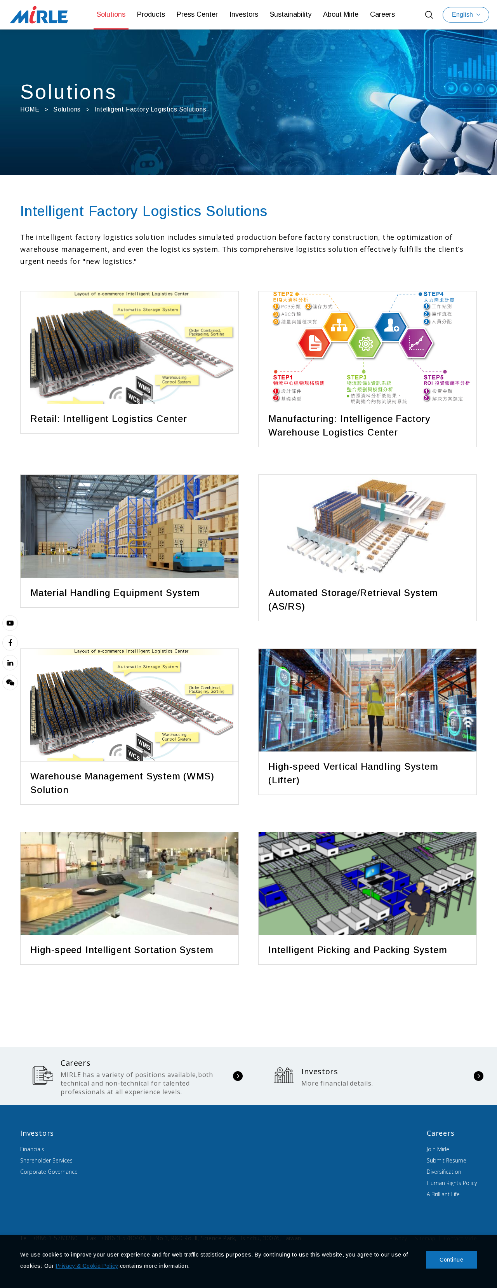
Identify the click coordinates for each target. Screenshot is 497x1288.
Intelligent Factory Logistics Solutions (150, 109)
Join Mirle (438, 1149)
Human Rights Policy (452, 1183)
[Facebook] (10, 642)
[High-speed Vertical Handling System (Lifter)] (367, 700)
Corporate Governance (49, 1171)
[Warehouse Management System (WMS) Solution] (129, 705)
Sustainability (290, 14)
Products (151, 14)
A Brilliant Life (443, 1194)
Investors (243, 14)
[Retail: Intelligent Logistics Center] (129, 347)
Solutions (111, 14)
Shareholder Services (46, 1160)
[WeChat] (10, 682)
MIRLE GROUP (39, 14)
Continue (451, 1260)
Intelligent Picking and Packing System (357, 950)
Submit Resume (446, 1160)
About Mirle (340, 14)
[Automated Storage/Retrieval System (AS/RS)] (367, 526)
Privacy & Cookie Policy (87, 1266)
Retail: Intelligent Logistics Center (108, 418)
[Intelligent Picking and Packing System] (367, 883)
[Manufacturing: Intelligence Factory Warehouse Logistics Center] (367, 347)
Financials (32, 1149)
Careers (382, 14)
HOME (29, 109)
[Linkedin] (10, 662)
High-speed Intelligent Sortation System (122, 950)
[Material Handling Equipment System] (129, 526)
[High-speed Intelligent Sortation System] (129, 883)
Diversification (444, 1171)
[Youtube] (10, 623)
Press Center (197, 14)
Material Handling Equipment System (115, 592)
